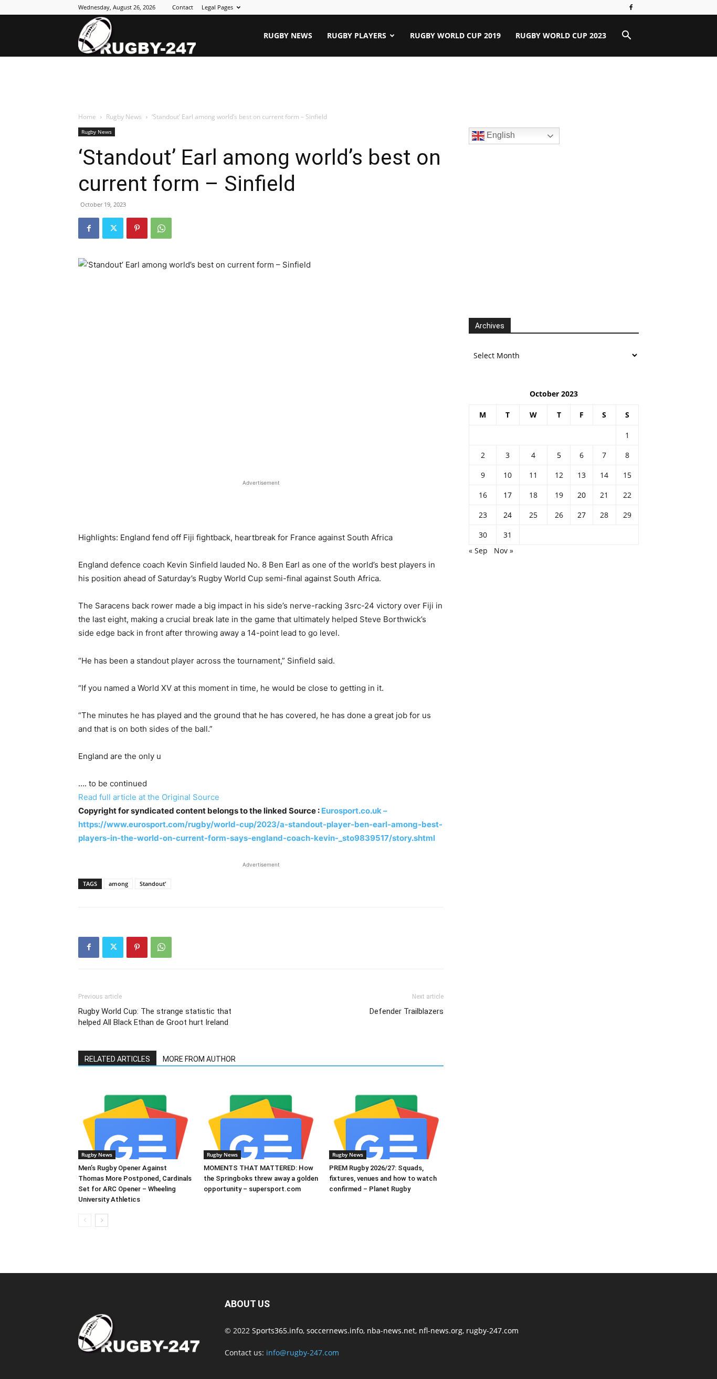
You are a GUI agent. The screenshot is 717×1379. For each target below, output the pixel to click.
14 (604, 475)
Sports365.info (277, 1330)
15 (627, 475)
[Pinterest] (136, 228)
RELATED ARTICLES (117, 1059)
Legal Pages (217, 7)
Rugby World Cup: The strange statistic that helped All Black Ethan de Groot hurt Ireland (154, 1017)
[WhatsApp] (161, 228)
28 (604, 515)
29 (627, 515)
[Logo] (137, 36)
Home (87, 116)
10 (507, 475)
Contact (182, 7)
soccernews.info (335, 1330)
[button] (626, 36)
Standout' (153, 884)
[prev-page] (84, 1220)
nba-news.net (391, 1330)
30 (483, 535)
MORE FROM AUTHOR (199, 1059)
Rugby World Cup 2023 (560, 35)
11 (533, 475)
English (499, 135)
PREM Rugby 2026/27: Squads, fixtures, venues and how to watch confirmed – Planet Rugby (383, 1178)
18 (533, 495)
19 (559, 495)
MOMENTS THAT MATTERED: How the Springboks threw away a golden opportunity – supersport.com (261, 1178)
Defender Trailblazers (407, 1011)
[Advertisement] (358, 85)
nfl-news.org (440, 1330)
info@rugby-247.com (302, 1352)
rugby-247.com (492, 1330)
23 (483, 515)
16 (483, 495)
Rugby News (287, 35)
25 (533, 515)
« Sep (478, 550)
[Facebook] (631, 7)
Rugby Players (356, 35)
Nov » (503, 550)
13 (581, 475)
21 (604, 495)
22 (627, 495)
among (118, 884)
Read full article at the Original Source (148, 797)
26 (559, 515)
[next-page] (101, 1220)
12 (559, 475)
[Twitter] (112, 228)
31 (507, 535)
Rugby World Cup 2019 (455, 35)
